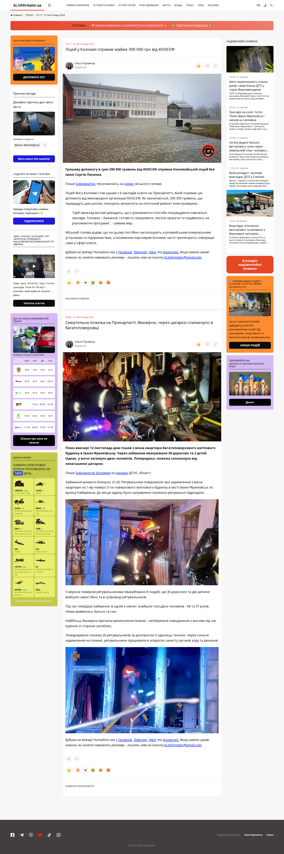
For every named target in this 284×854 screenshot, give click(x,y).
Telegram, (141, 252)
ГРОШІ (190, 5)
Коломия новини (77, 298)
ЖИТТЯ (166, 5)
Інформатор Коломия (93, 473)
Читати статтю (34, 303)
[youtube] (40, 835)
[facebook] (12, 835)
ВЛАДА (178, 5)
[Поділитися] (207, 65)
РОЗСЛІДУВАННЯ (149, 5)
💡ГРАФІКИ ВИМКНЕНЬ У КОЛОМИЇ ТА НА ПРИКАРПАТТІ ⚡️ (129, 25)
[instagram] (58, 835)
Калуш (270, 834)
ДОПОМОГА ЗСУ (34, 77)
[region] (34, 154)
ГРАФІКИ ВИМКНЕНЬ (77, 5)
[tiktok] (49, 835)
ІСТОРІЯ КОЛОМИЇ (104, 5)
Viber (152, 252)
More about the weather (34, 159)
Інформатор (85, 184)
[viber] (31, 835)
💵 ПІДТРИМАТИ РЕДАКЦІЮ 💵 (192, 25)
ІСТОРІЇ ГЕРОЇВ (126, 5)
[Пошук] (271, 5)
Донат (250, 402)
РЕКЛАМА (213, 5)
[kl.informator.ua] (27, 5)
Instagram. (171, 252)
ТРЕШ (201, 5)
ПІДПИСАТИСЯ (34, 221)
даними (121, 473)
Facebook (125, 252)
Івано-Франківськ (253, 834)
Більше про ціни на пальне (34, 440)
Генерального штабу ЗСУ (39, 601)
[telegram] (22, 835)
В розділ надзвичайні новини (250, 264)
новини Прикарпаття (79, 786)
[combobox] (30, 145)
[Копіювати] (215, 65)
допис (129, 184)
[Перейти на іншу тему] (265, 5)
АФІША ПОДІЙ (250, 345)
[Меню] (49, 5)
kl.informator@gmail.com (183, 257)
